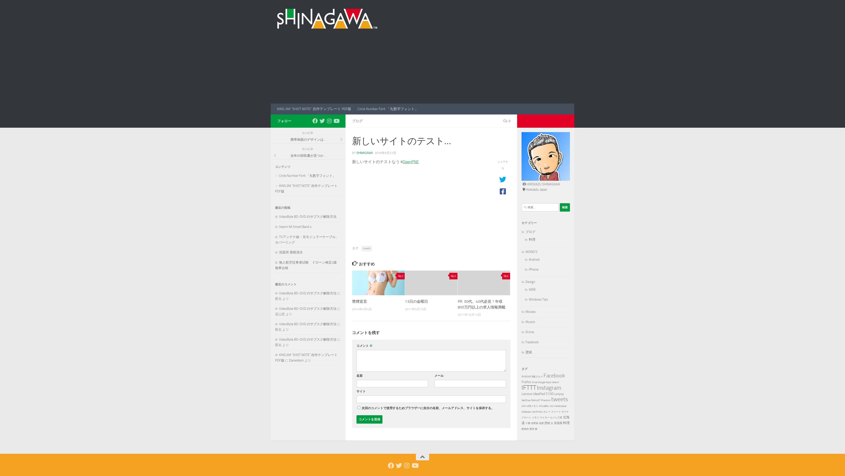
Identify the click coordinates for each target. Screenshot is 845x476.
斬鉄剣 (525, 429)
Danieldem (296, 360)
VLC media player (558, 406)
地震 (541, 423)
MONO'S (531, 252)
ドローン (526, 417)
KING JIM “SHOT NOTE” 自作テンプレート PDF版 (314, 109)
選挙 (531, 429)
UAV (524, 406)
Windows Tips (538, 299)
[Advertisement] (422, 70)
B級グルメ (537, 376)
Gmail (534, 382)
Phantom (546, 400)
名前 (359, 376)
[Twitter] (322, 121)
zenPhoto (537, 411)
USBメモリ (532, 406)
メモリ (535, 417)
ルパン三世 (556, 417)
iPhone (533, 269)
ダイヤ (565, 411)
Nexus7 (535, 400)
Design (530, 282)
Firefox (526, 382)
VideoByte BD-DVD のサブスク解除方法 (307, 217)
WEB (532, 290)
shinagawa (364, 153)
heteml (555, 382)
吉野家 (534, 423)
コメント (364, 346)
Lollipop (559, 394)
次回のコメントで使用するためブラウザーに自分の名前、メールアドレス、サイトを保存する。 (428, 408)
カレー (546, 411)
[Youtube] (336, 121)
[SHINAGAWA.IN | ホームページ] (327, 19)
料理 (532, 240)
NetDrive (526, 400)
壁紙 (528, 352)
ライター (544, 417)
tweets (367, 248)
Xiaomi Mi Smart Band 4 (295, 227)
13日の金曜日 (416, 301)
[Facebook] (315, 121)
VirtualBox (544, 406)
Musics (530, 322)
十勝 (527, 423)
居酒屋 (558, 423)
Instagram (549, 387)
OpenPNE (411, 161)
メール (439, 376)
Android (534, 260)
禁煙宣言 (359, 301)
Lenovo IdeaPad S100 (538, 394)
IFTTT (529, 387)
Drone (529, 332)
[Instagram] (329, 121)
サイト (361, 391)
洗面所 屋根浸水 (291, 252)
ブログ (357, 121)
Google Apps (544, 382)
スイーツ (556, 411)
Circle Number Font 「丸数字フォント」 (387, 109)
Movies (530, 312)
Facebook (532, 342)
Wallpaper (527, 411)
